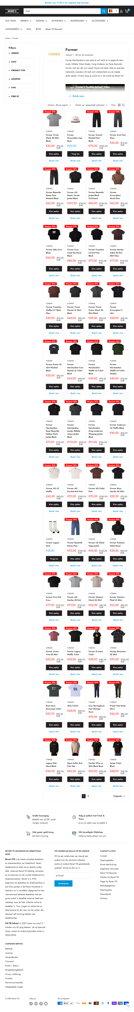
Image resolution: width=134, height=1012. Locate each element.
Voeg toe (75, 153)
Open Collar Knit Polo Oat (74, 765)
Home (7, 38)
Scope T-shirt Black (115, 765)
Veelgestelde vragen (14, 986)
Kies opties (54, 153)
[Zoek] (104, 11)
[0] (126, 11)
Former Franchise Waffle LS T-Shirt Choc (53, 310)
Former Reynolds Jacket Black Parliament (96, 195)
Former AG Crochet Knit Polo (75, 490)
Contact (103, 855)
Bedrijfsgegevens (107, 885)
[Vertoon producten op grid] (119, 105)
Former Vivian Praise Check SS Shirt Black (96, 310)
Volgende (117, 796)
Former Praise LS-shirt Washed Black (54, 367)
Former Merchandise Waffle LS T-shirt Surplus (117, 369)
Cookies (8, 978)
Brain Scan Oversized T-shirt (53, 707)
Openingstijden (107, 860)
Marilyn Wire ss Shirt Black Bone (96, 765)
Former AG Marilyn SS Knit (74, 599)
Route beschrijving (108, 864)
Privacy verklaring (13, 974)
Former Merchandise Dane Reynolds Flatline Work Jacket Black (52, 430)
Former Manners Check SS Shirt (96, 599)
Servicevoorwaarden (14, 982)
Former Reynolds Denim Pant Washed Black (53, 195)
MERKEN (24, 20)
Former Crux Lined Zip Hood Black (74, 252)
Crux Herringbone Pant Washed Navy (97, 708)
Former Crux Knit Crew (53, 599)
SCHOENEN (57, 20)
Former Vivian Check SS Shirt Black (52, 138)
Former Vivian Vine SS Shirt (52, 653)
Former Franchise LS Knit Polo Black (96, 252)
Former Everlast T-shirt (96, 653)
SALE (28, 29)
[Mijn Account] (121, 11)
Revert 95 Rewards (54, 29)
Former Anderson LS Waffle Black (118, 426)
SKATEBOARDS (77, 20)
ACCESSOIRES (98, 20)
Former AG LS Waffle (52, 490)
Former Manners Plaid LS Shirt (117, 599)
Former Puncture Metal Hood (117, 544)
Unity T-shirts (72, 705)
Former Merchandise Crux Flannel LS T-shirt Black (75, 369)
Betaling (8, 948)
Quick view (54, 160)
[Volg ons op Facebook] (31, 1003)
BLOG (38, 29)
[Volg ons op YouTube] (46, 1003)
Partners (103, 898)
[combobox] (62, 11)
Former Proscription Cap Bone (74, 138)
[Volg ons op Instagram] (36, 1003)
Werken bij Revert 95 (109, 877)
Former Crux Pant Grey (117, 136)
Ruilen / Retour (12, 965)
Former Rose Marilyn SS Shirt (117, 490)
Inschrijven (63, 883)
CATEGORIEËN (12, 29)
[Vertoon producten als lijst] (123, 105)
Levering (9, 952)
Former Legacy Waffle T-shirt (73, 653)
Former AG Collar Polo (97, 490)
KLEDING (40, 20)
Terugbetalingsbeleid (14, 969)
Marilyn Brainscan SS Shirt (118, 653)
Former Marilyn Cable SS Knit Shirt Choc (117, 252)
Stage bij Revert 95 (108, 881)
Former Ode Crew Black (54, 251)
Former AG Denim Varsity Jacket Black (73, 195)
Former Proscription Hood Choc (115, 195)
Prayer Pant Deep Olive (117, 707)
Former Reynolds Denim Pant (74, 544)
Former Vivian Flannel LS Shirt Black (74, 310)
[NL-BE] (113, 10)
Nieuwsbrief (105, 894)
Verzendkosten (11, 957)
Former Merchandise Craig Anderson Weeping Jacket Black (96, 430)
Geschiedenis (106, 889)
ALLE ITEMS (10, 20)
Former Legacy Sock (52, 544)
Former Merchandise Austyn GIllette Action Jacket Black (73, 430)
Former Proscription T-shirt (116, 310)
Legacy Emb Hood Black (51, 765)
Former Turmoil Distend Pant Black (95, 138)
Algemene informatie (109, 868)
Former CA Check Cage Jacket (96, 544)
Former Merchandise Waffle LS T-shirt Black (96, 369)
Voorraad (9, 961)
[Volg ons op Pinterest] (41, 1003)
